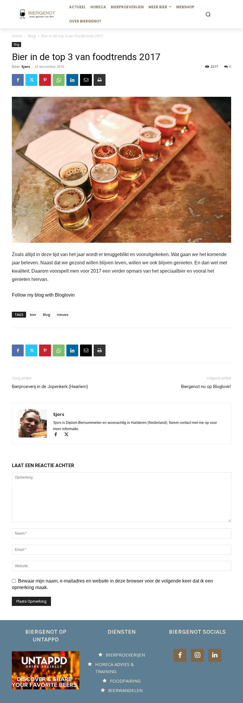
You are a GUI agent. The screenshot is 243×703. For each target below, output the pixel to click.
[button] (208, 14)
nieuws (62, 314)
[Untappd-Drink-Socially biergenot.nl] (45, 670)
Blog (32, 35)
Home (17, 35)
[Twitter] (31, 80)
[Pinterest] (45, 80)
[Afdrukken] (99, 80)
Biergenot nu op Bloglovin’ (206, 386)
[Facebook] (18, 80)
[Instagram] (197, 655)
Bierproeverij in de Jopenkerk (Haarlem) (50, 386)
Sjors (25, 66)
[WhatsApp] (59, 80)
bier (33, 314)
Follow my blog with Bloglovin (43, 294)
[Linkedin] (72, 80)
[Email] (86, 80)
